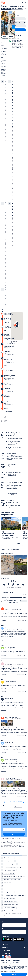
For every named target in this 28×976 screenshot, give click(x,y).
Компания (5, 947)
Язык (3, 922)
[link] (11, 531)
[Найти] (18, 2)
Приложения (5, 936)
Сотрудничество (6, 950)
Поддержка (5, 944)
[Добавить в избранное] (19, 518)
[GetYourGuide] (3, 3)
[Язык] (22, 2)
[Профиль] (25, 3)
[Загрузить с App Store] (18, 939)
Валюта (4, 929)
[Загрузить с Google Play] (7, 939)
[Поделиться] (25, 9)
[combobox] (13, 602)
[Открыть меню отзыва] (25, 609)
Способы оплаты (6, 953)
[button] (4, 25)
